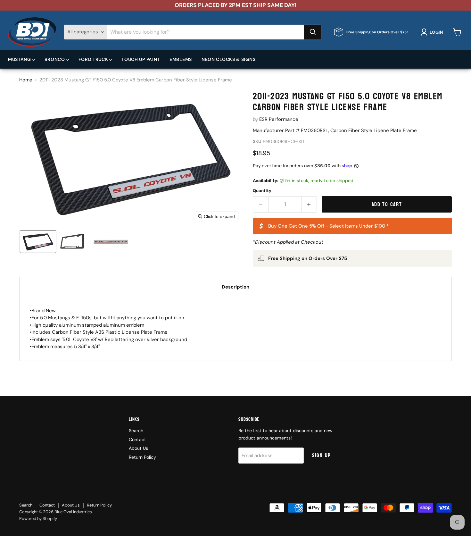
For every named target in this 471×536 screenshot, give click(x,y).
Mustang (20, 59)
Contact (137, 439)
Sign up (321, 455)
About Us (138, 448)
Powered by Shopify (38, 518)
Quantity (262, 190)
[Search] (312, 32)
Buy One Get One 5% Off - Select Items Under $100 (327, 226)
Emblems (180, 59)
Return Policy (142, 457)
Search (136, 430)
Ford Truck (94, 59)
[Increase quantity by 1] (309, 204)
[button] (433, 32)
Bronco (55, 59)
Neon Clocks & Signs (228, 59)
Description (235, 287)
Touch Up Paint (140, 59)
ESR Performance (278, 119)
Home (25, 80)
